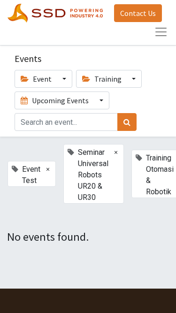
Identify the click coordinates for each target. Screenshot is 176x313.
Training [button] (108, 79)
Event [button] (42, 79)
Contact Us (138, 13)
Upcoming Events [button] (60, 100)
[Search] (127, 122)
